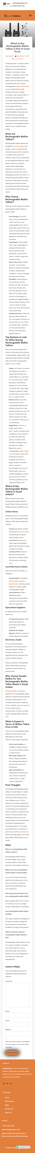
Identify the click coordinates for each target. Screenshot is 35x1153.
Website (8, 1029)
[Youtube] (10, 1083)
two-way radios (18, 146)
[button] (30, 15)
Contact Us (24, 832)
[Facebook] (4, 1083)
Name (7, 1011)
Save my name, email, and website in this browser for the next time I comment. (17, 1044)
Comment (9, 981)
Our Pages (6, 1092)
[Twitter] (7, 1083)
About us (6, 1063)
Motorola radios (23, 532)
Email (7, 1020)
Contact (5, 1121)
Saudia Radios (12, 691)
